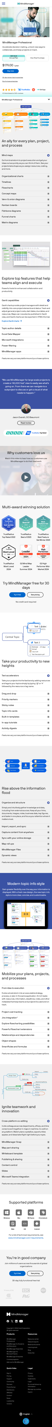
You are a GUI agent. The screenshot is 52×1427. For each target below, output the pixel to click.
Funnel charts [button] (9, 217)
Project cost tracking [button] (12, 1012)
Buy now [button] (10, 71)
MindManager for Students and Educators (15, 1345)
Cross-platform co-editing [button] (15, 1121)
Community (10, 1381)
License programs (13, 1359)
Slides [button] (5, 1171)
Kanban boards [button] (9, 205)
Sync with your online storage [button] (16, 838)
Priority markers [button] (10, 699)
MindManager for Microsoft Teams (12, 1353)
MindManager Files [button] (11, 850)
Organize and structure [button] (13, 803)
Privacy (30, 1373)
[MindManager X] (12, 1321)
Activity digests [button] (9, 728)
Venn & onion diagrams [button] (13, 199)
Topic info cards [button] (9, 711)
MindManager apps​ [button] (11, 351)
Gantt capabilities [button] (10, 300)
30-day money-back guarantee (12, 77)
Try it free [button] (17, 595)
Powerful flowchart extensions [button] (17, 1029)
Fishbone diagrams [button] (11, 211)
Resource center (33, 1339)
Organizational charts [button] (12, 176)
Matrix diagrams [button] (10, 223)
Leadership (10, 1401)
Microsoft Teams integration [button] (15, 1177)
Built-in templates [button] (10, 717)
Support (9, 1379)
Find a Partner (11, 1387)
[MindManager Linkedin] (16, 1321)
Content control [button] (9, 1165)
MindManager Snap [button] (11, 1142)
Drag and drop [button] (9, 694)
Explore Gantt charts (10, 321)
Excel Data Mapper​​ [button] (11, 334)
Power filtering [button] (9, 346)
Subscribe (31, 1353)
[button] (26, 477)
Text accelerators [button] (10, 676)
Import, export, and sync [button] (14, 826)
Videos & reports (33, 1342)
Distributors (10, 1390)
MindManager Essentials (15, 1349)
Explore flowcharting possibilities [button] (18, 1024)
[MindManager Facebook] (8, 1321)
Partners (9, 1384)
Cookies (30, 1376)
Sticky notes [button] (8, 705)
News (8, 1398)
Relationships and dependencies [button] (18, 1035)
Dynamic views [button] (9, 855)
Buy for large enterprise (10, 81)
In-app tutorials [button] (9, 723)
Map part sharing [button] (10, 1148)
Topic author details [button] (11, 328)
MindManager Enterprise (15, 1356)
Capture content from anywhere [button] (18, 832)
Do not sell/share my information (34, 1385)
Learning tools (32, 1347)
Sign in (9, 1373)
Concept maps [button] (9, 194)
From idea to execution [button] (13, 988)
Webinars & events (34, 1344)
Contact (9, 1395)
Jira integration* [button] (10, 1018)
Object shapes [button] (9, 1041)
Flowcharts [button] (7, 188)
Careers (9, 1403)
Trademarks (32, 1379)
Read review (26, 423)
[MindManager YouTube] (21, 1321)
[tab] (13, 58)
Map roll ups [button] (8, 844)
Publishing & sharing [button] (12, 1159)
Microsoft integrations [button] (13, 340)
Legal (30, 1381)
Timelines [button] (6, 182)
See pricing (35, 595)
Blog (29, 1350)
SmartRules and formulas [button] (14, 1047)
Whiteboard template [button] (12, 1154)
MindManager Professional (11, 1340)
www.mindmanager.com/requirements (25, 1238)
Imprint (30, 1392)
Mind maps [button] (7, 155)
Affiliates (9, 1392)
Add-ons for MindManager (15, 1362)
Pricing (9, 1376)
